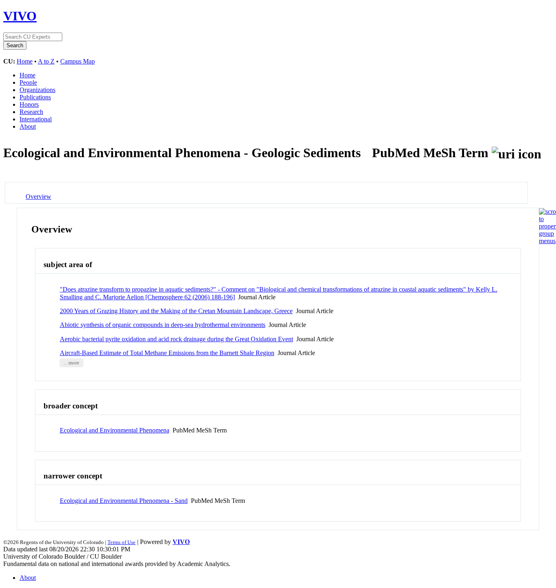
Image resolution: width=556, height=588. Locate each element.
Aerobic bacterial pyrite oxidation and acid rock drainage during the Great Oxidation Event (176, 339)
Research (31, 111)
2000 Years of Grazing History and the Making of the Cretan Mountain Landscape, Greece (176, 310)
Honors (29, 104)
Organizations (37, 89)
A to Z (46, 61)
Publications (35, 97)
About (28, 126)
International (36, 119)
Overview (38, 196)
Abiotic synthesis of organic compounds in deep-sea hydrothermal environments (162, 324)
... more (71, 363)
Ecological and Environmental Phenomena (114, 430)
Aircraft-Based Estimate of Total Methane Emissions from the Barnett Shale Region (167, 352)
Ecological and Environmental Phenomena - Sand (124, 500)
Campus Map (77, 61)
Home (25, 61)
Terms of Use (121, 542)
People (28, 82)
